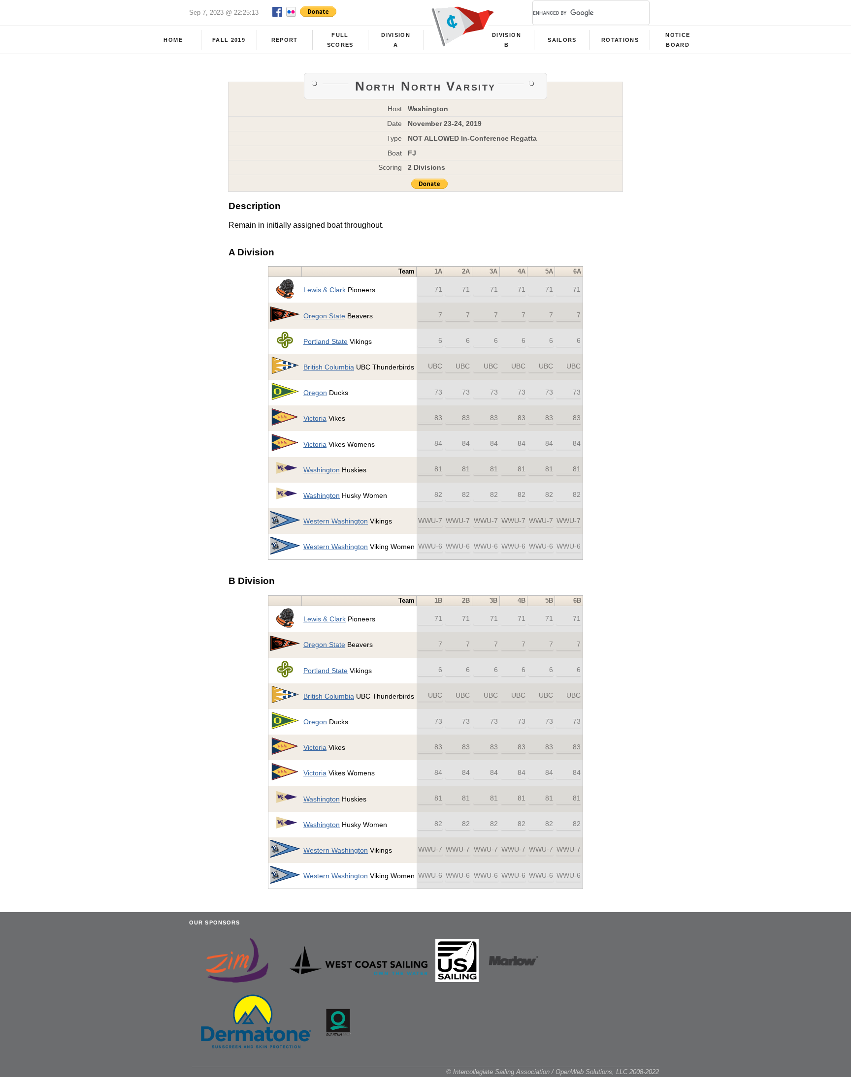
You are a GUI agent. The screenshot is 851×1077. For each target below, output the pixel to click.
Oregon (315, 393)
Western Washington (335, 521)
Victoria (315, 418)
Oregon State (324, 316)
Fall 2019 (228, 40)
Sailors (562, 40)
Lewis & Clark (324, 290)
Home (173, 40)
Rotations (620, 40)
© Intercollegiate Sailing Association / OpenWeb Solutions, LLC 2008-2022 (552, 1072)
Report (284, 40)
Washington (321, 470)
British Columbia (328, 367)
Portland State (325, 341)
